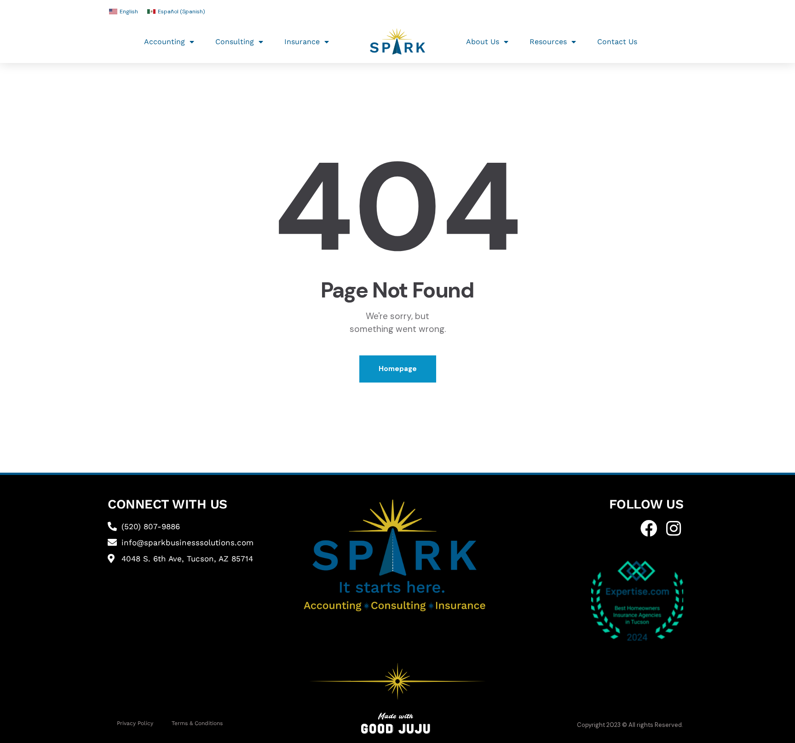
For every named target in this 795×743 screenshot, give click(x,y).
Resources (548, 41)
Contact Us (617, 41)
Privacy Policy (135, 723)
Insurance (302, 41)
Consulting (234, 41)
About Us (482, 41)
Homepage (398, 368)
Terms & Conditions (197, 723)
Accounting (164, 41)
